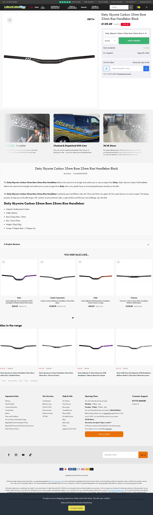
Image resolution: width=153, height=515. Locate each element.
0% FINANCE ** (131, 2)
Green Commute (47, 413)
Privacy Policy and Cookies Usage (15, 419)
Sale (31, 7)
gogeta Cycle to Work (69, 429)
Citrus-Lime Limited (83, 475)
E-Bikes (43, 7)
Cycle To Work (47, 407)
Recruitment (66, 407)
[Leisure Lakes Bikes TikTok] (30, 454)
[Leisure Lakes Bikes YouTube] (23, 454)
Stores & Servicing (95, 7)
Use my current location (106, 68)
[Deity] (90, 19)
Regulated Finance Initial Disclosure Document (19, 426)
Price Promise (67, 404)
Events (64, 426)
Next (151, 353)
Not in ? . (117, 74)
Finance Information (11, 407)
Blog (64, 419)
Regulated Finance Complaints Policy (16, 423)
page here (108, 429)
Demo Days (66, 423)
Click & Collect (117, 2)
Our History (66, 401)
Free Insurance (47, 410)
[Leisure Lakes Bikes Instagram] (16, 454)
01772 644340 (139, 401)
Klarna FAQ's (67, 413)
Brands (84, 7)
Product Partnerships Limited (57, 481)
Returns (7, 413)
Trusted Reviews (67, 410)
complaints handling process (116, 490)
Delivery (7, 401)
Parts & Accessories (72, 7)
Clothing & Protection (55, 7)
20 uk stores (103, 2)
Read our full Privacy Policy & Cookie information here (76, 502)
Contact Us (135, 404)
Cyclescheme (9, 410)
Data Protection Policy (12, 429)
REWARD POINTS (145, 2)
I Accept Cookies (76, 508)
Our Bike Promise (68, 416)
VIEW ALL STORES (104, 434)
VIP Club (45, 416)
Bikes (37, 7)
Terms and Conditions (11, 416)
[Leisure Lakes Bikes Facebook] (8, 454)
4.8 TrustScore (11, 2)
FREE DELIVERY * (89, 2)
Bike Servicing (47, 404)
